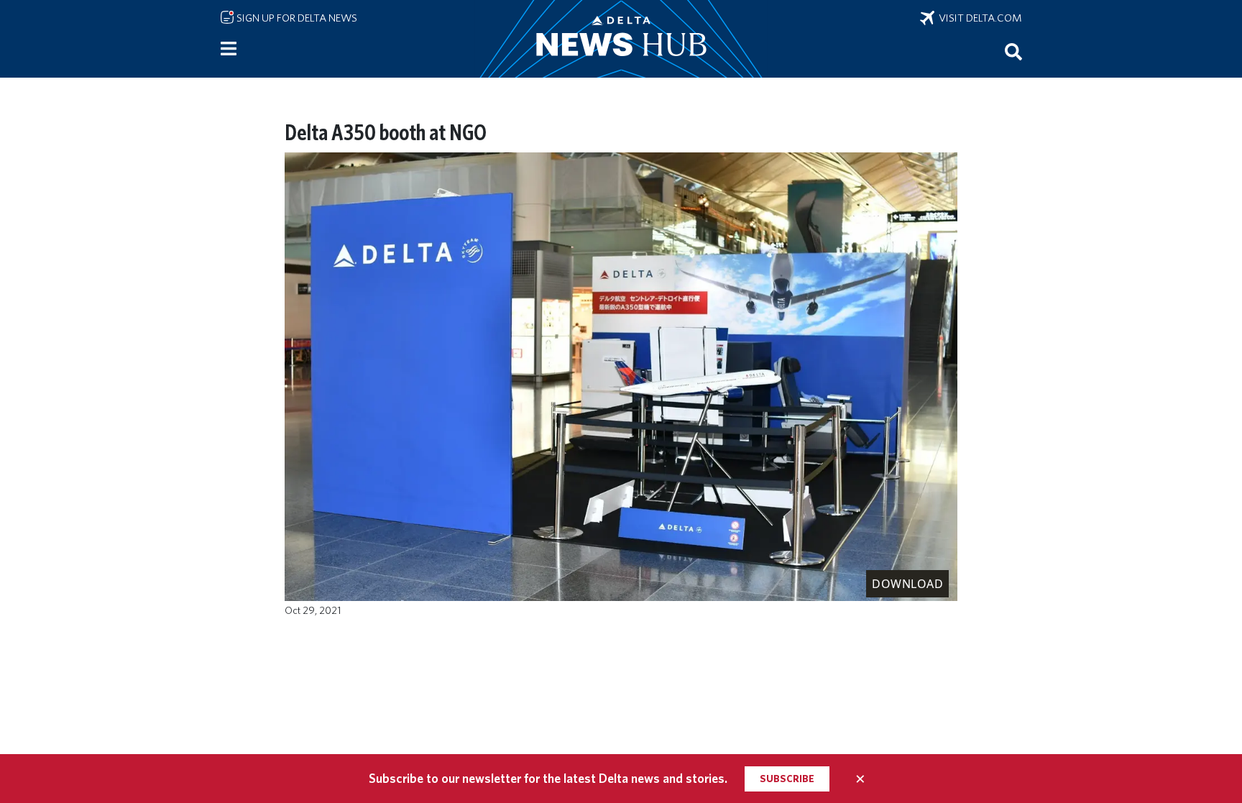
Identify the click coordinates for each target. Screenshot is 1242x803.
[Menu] (228, 49)
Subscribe (787, 778)
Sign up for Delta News (295, 18)
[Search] (1013, 51)
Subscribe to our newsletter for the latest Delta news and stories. (548, 778)
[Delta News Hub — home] (621, 39)
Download (907, 584)
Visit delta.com (978, 18)
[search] (1013, 51)
